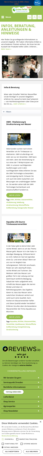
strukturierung (12, 205)
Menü (8, 17)
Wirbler (18, 199)
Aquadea (13, 321)
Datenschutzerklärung (10, 436)
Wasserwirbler (30, 321)
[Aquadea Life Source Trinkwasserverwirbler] (21, 237)
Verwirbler (10, 324)
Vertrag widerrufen (13, 392)
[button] (21, 447)
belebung (20, 202)
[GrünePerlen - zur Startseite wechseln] (21, 10)
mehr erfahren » (19, 104)
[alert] (21, 437)
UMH (12, 199)
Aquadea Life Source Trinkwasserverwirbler (16, 223)
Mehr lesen (14, 195)
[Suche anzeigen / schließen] (39, 17)
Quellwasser (20, 324)
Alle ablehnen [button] (32, 451)
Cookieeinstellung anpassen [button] (21, 371)
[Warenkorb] (29, 17)
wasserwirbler (26, 199)
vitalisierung (11, 202)
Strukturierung (12, 329)
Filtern (8, 112)
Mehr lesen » (6, 49)
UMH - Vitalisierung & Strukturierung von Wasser (18, 123)
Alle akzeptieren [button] (12, 451)
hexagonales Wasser (25, 208)
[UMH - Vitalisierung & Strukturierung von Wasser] (21, 139)
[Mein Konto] (34, 17)
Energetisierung (23, 327)
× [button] (40, 422)
